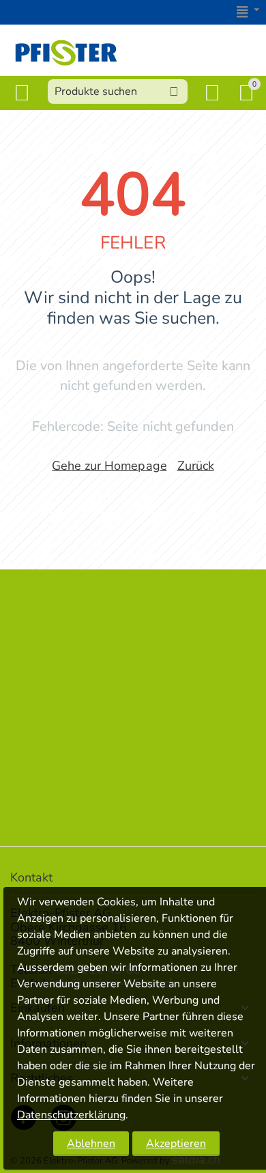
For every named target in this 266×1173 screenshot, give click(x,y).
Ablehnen (91, 1143)
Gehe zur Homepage (109, 465)
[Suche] (174, 91)
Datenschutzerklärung (71, 1114)
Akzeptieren (176, 1143)
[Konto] (215, 93)
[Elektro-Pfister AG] (65, 50)
